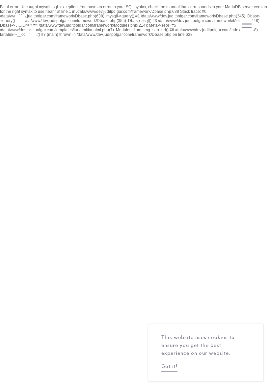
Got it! (169, 366)
